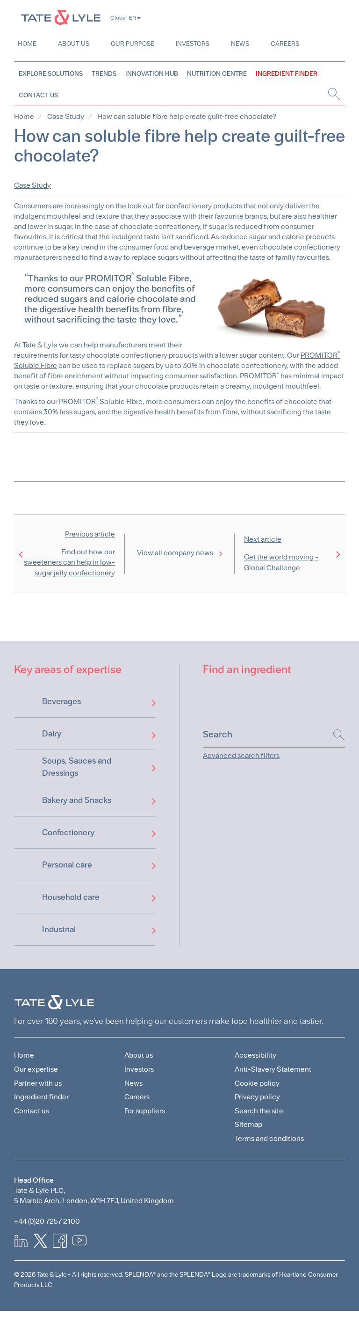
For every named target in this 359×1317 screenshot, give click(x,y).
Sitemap (248, 1124)
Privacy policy (257, 1096)
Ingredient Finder (286, 73)
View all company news (176, 552)
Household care (71, 897)
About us (73, 43)
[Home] (61, 17)
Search (334, 735)
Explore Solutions (51, 73)
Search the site (259, 1110)
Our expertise (36, 1069)
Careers (285, 43)
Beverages (61, 701)
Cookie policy (257, 1083)
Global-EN (123, 18)
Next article (281, 553)
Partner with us (38, 1083)
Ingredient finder (41, 1096)
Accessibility (255, 1055)
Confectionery (68, 832)
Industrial (59, 929)
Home (27, 43)
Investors (192, 43)
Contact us (31, 1110)
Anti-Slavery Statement (273, 1069)
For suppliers (144, 1110)
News (240, 43)
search (333, 94)
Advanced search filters (241, 755)
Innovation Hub (151, 73)
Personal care (67, 864)
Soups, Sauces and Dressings (76, 767)
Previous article (69, 554)
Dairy (51, 733)
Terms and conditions (269, 1138)
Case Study (65, 116)
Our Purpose (132, 43)
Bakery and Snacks (76, 800)
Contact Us (38, 95)
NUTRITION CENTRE (217, 73)
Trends (104, 73)
